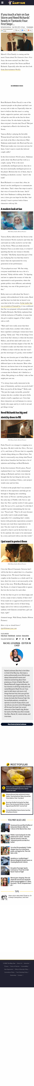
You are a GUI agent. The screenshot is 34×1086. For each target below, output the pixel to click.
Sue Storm (18, 635)
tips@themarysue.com (9, 628)
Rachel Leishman (6, 27)
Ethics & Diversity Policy (21, 969)
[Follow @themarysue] (17, 639)
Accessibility (24, 966)
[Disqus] (17, 928)
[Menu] (2, 2)
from (10, 69)
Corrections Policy (9, 972)
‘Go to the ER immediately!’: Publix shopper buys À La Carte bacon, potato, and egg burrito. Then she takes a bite (20, 850)
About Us (19, 963)
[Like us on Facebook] (20, 639)
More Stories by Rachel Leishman (17, 724)
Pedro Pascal (4, 635)
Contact (20, 975)
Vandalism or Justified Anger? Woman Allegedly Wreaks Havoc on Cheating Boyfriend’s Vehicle (21, 860)
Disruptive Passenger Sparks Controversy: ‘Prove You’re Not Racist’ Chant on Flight (19, 870)
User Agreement (8, 969)
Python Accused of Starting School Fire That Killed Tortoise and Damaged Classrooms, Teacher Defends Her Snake (19, 788)
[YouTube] (29, 639)
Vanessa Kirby (25, 635)
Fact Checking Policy (22, 972)
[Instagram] (23, 639)
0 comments (30, 27)
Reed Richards (11, 635)
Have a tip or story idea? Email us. (19, 895)
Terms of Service (14, 966)
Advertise (26, 963)
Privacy (6, 966)
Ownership (13, 975)
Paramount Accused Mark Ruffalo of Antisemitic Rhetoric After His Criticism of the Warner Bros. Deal (21, 827)
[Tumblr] (26, 639)
